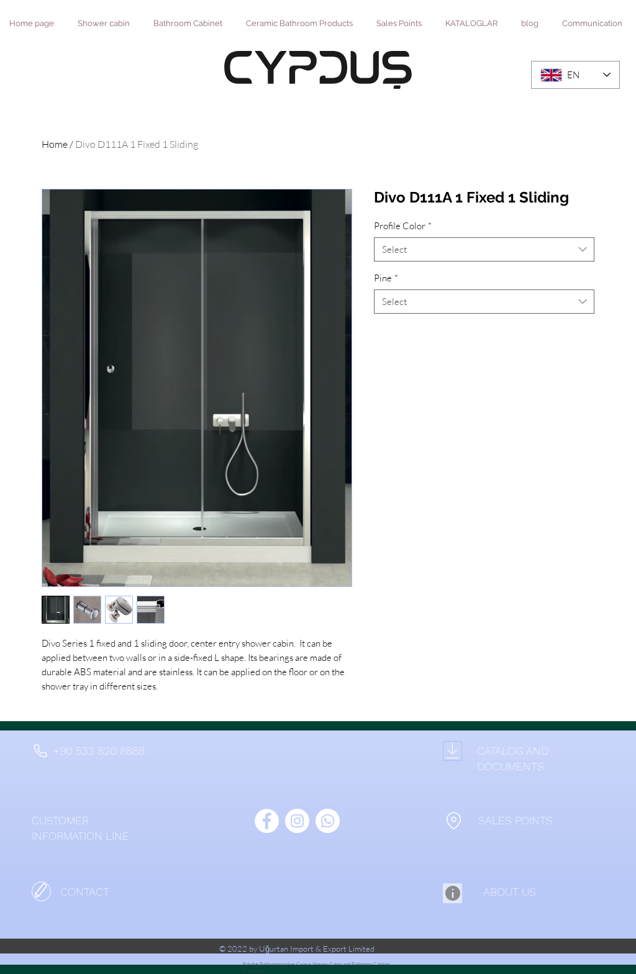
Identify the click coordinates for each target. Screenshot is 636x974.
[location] (453, 821)
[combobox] (484, 249)
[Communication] (41, 891)
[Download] (452, 751)
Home (55, 144)
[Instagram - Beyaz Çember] (297, 821)
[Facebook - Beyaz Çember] (267, 821)
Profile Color (403, 226)
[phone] (40, 751)
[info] (452, 893)
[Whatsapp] (328, 821)
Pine (386, 278)
